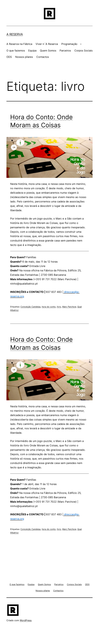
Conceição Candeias (30, 306)
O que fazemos (15, 50)
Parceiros (65, 50)
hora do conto (49, 306)
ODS (9, 56)
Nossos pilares (24, 56)
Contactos (42, 56)
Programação (69, 44)
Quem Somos (48, 50)
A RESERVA (14, 34)
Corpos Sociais (83, 50)
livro (59, 306)
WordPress (25, 620)
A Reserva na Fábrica (19, 44)
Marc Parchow (69, 306)
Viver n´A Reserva (47, 44)
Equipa (32, 50)
